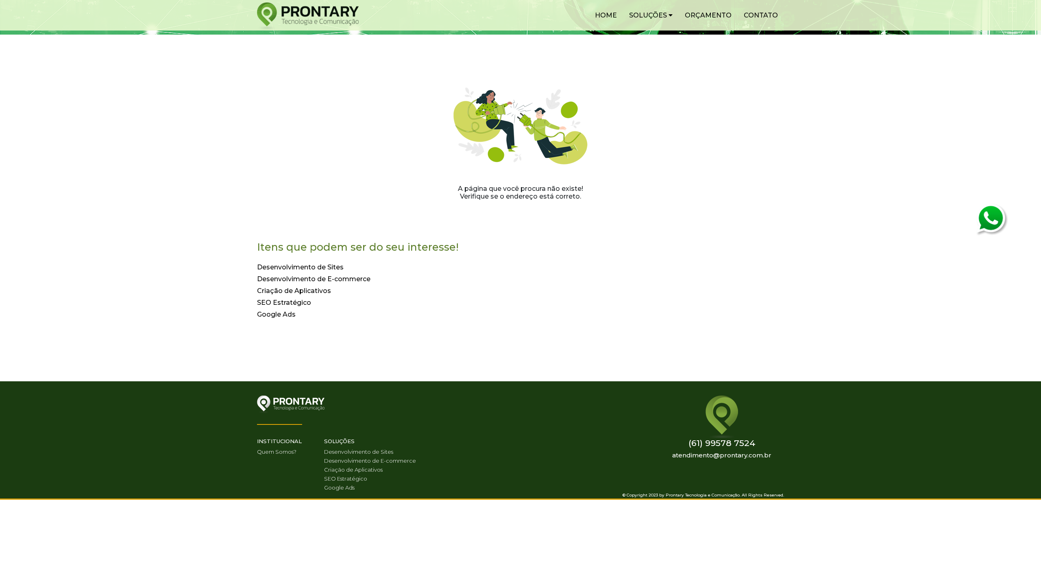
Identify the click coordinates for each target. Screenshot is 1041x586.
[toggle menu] (671, 15)
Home (606, 15)
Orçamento (708, 15)
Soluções (649, 15)
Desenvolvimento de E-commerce (313, 279)
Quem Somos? (276, 451)
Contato (761, 15)
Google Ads (276, 314)
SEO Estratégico (284, 302)
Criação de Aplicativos (294, 291)
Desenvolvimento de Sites (300, 267)
